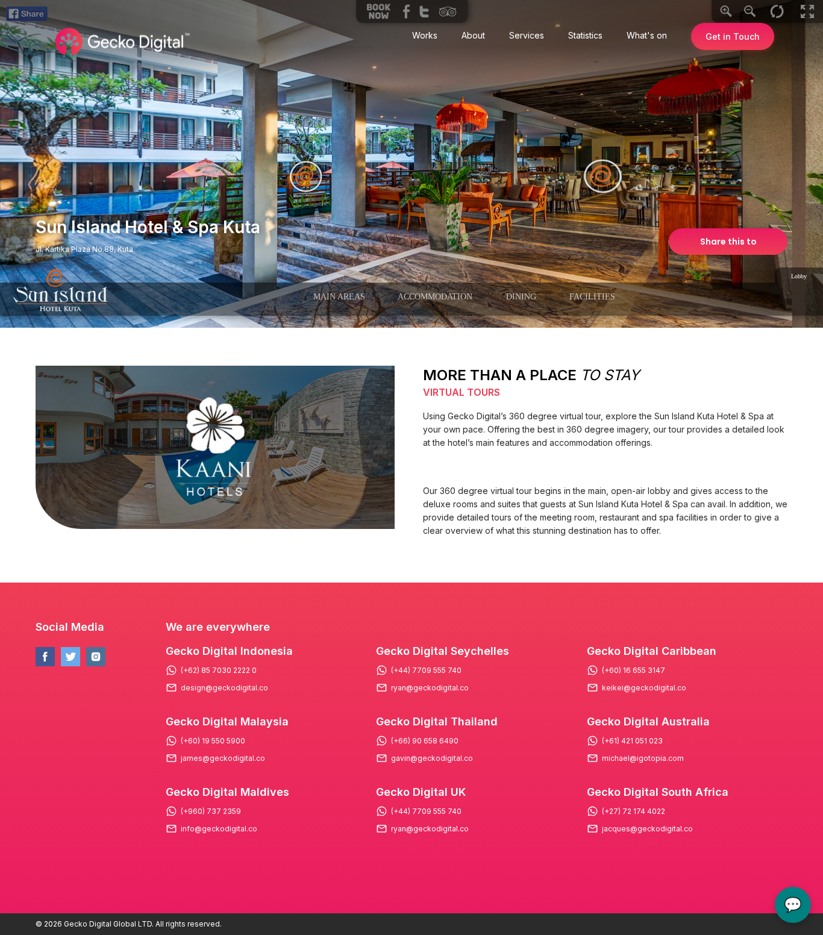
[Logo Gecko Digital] (121, 41)
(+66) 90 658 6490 (424, 741)
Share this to (728, 242)
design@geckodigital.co (224, 688)
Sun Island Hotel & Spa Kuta (148, 227)
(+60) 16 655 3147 (633, 670)
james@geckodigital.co (223, 758)
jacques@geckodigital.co (647, 829)
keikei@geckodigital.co (644, 688)
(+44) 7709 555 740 (426, 670)
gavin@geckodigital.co (432, 758)
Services (526, 35)
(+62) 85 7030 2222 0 (219, 670)
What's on (647, 35)
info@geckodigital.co (219, 829)
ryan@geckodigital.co (430, 688)
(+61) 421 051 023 (632, 741)
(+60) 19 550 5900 (213, 741)
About (473, 35)
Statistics (585, 35)
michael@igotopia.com (643, 758)
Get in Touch (733, 36)
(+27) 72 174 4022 (633, 811)
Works (424, 35)
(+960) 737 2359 (211, 811)
